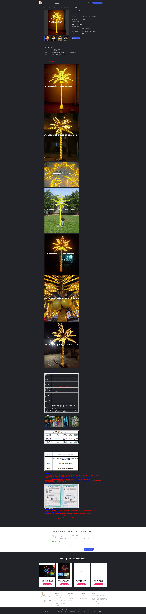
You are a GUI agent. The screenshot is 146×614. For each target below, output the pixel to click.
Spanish (104, 2)
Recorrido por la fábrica (71, 2)
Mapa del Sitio (68, 609)
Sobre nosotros (63, 2)
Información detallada (48, 44)
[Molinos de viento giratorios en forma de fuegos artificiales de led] (82, 571)
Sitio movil (88, 609)
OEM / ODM (82, 595)
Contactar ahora (75, 38)
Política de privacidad (79, 609)
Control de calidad (80, 2)
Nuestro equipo (70, 598)
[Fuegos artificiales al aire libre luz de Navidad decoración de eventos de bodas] (99, 571)
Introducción (70, 600)
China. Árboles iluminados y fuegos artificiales (53, 611)
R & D (81, 597)
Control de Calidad (59, 609)
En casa (52, 2)
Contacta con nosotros (89, 2)
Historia (69, 595)
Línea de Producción (83, 598)
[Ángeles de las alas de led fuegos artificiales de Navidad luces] (47, 571)
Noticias (96, 2)
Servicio (69, 597)
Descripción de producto (61, 44)
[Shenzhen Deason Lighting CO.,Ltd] (53, 541)
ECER (100, 611)
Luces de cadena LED (59, 595)
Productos (57, 2)
